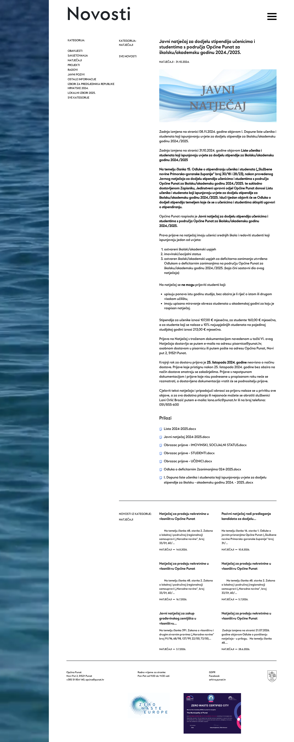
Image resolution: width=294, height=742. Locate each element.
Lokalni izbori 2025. (82, 93)
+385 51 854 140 (75, 679)
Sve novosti (128, 56)
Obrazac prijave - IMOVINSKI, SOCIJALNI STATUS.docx (205, 445)
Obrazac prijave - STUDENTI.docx (189, 453)
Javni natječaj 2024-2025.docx (187, 437)
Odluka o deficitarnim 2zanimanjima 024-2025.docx (202, 469)
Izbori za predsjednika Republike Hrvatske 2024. (91, 86)
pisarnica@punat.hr (246, 343)
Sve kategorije (78, 98)
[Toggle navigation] (272, 16)
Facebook (214, 676)
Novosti (98, 14)
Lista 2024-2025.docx (180, 429)
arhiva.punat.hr (217, 679)
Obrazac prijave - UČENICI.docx (188, 461)
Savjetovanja (78, 56)
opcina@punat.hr (94, 679)
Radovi (73, 70)
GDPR (212, 672)
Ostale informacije (82, 79)
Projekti (74, 65)
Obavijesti (75, 51)
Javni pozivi (76, 75)
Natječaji (75, 60)
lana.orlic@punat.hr (222, 400)
